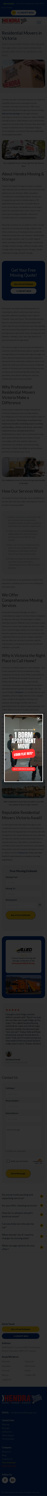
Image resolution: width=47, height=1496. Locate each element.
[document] (23, 748)
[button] (38, 718)
